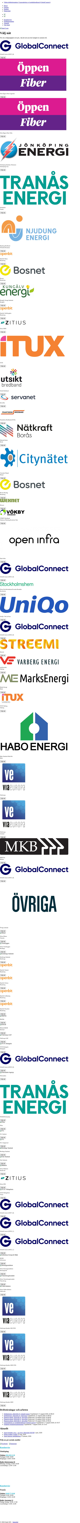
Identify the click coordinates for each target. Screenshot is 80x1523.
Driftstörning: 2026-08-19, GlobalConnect (17, 1414)
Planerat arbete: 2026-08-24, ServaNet (16, 1417)
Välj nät (3, 57)
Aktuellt (6, 23)
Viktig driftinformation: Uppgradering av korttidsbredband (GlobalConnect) (27, 2)
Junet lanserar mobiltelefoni (12, 1436)
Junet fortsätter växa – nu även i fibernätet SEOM (19, 1433)
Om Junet (7, 25)
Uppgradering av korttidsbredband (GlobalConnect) (20, 1423)
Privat (6, 6)
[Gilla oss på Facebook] (4, 1444)
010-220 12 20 (10, 1455)
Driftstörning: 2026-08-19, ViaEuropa (15, 1415)
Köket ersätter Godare (10, 1434)
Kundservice (8, 20)
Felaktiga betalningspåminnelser (14, 1424)
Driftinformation (9, 21)
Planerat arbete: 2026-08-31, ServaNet (16, 1419)
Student (6, 9)
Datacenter (7, 11)
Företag (6, 7)
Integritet (15, 1522)
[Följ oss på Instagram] (13, 1444)
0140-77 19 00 (10, 1493)
